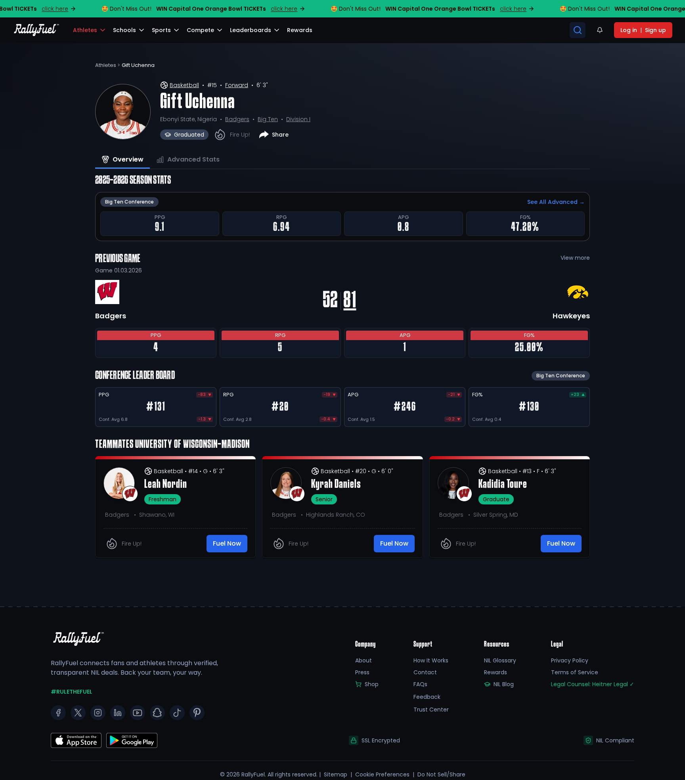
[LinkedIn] (117, 712)
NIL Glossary (500, 660)
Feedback (426, 697)
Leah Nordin (165, 484)
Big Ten (268, 119)
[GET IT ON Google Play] (76, 740)
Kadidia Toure (502, 484)
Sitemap (335, 774)
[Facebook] (58, 712)
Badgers (237, 119)
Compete (200, 30)
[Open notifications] (600, 30)
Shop (372, 684)
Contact (425, 672)
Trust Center (431, 709)
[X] (78, 712)
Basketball (184, 85)
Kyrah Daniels (336, 484)
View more (575, 258)
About (363, 660)
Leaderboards (250, 30)
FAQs (420, 684)
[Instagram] (97, 712)
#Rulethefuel (71, 692)
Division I (298, 119)
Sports (161, 30)
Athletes (85, 30)
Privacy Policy (569, 660)
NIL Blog (504, 684)
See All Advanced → (556, 202)
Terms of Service (574, 672)
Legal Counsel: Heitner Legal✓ (592, 684)
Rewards (495, 672)
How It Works (430, 660)
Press (362, 672)
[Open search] (578, 30)
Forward (236, 85)
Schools (124, 30)
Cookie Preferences (382, 774)
